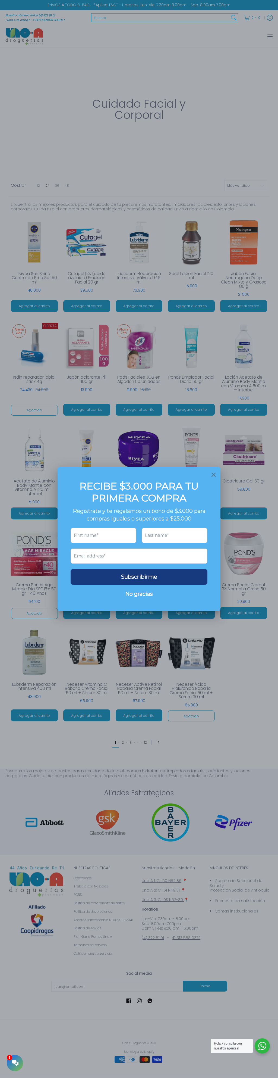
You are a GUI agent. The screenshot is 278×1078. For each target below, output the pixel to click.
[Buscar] (233, 18)
